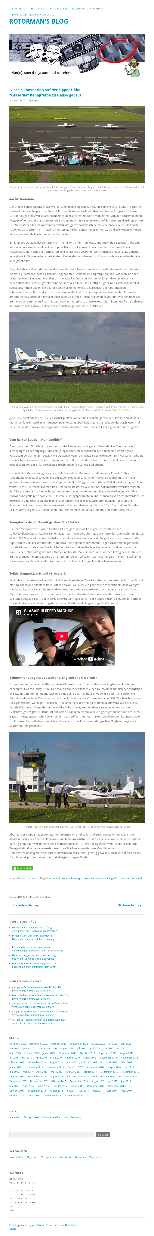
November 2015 (39, 1081)
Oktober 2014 (16, 1090)
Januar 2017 (90, 1071)
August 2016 (56, 1076)
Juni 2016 (84, 1076)
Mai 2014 (98, 1090)
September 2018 (37, 1062)
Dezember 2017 (34, 1067)
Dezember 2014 (95, 1086)
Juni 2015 (126, 1081)
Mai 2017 (28, 1071)
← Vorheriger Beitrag (23, 905)
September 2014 (37, 1090)
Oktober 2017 (75, 1067)
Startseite (18, 8)
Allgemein (32, 1157)
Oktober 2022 (58, 1043)
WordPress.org (73, 1117)
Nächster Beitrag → (131, 905)
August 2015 (98, 1081)
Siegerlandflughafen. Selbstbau (114, 878)
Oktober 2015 (58, 1081)
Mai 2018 (98, 1062)
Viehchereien (96, 8)
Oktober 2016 (16, 1076)
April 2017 (41, 1071)
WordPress (38, 1225)
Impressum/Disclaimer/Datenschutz (33, 14)
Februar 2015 (60, 1086)
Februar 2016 (113, 1076)
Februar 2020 (31, 1053)
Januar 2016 (130, 1076)
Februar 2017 (73, 1071)
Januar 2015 (77, 1086)
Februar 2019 (72, 1057)
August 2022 (98, 1043)
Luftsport (79, 878)
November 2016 (130, 1071)
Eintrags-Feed (31, 1117)
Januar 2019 (89, 1057)
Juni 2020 (95, 1048)
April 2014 (111, 1090)
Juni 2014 (84, 1090)
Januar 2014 (33, 1095)
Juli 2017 (129, 1067)
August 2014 (56, 1090)
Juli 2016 (70, 1076)
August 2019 (126, 1053)
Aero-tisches (37, 8)
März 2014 (126, 1090)
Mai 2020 (108, 1048)
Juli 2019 (13, 1057)
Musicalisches (58, 8)
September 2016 (37, 1076)
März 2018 (126, 1062)
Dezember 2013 (52, 1095)
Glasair (57, 878)
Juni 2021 (14, 1048)
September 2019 (107, 1053)
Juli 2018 (70, 1062)
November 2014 (116, 1086)
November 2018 (129, 1057)
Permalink (137, 878)
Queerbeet (78, 8)
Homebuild (67, 878)
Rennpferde (91, 878)
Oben (12, 1229)
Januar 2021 (29, 1048)
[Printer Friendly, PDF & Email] (22, 869)
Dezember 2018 (108, 1057)
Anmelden (14, 1117)
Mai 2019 (27, 1057)
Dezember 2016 (109, 1071)
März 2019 (56, 1057)
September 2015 (79, 1081)
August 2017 (114, 1067)
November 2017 (55, 1067)
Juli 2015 (112, 1081)
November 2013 (73, 1095)
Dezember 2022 (17, 1043)
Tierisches (80, 1157)
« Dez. (12, 1210)
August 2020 (66, 1048)
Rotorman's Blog (38, 21)
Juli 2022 (112, 1043)
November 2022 (39, 1043)
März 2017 (56, 1071)
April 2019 (41, 1057)
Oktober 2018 (16, 1062)
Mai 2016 (98, 1076)
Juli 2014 (70, 1090)
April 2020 (122, 1048)
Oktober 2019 (87, 1053)
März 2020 (15, 1053)
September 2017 (95, 1067)
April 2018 (111, 1062)
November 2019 (67, 1053)
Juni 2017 (14, 1071)
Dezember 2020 (48, 1048)
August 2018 (56, 1062)
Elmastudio (71, 1225)
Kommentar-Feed (51, 1117)
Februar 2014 (16, 1095)
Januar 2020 (48, 1053)
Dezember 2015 (17, 1081)
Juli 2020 (81, 1048)
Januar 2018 (15, 1067)
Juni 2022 (126, 1043)
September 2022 (79, 1043)
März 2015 (43, 1086)
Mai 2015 (14, 1086)
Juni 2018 (84, 1062)
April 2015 (28, 1086)
